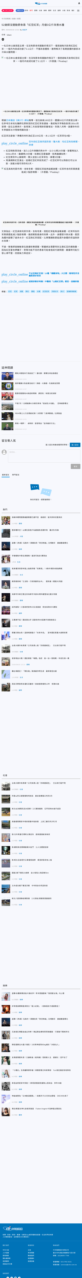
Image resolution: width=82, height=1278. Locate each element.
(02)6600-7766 (63, 1255)
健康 (73, 10)
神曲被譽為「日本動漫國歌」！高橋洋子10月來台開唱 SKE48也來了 (6, 1099)
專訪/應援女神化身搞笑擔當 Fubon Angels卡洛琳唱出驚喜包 (6, 1112)
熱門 (31, 10)
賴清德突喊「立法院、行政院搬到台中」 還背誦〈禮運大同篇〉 (6, 584)
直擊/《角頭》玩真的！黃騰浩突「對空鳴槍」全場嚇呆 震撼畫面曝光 (6, 546)
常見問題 (31, 1253)
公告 (29, 1250)
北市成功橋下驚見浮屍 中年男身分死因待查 (6, 889)
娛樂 (45, 10)
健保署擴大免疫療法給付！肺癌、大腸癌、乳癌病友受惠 (7, 386)
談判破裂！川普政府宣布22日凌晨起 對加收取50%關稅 (6, 610)
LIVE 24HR (8, 10)
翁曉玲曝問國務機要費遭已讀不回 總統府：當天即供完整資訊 (6, 520)
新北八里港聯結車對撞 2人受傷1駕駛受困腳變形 (6, 901)
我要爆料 (31, 1258)
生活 (54, 10)
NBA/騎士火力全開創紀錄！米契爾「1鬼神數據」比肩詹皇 (7, 416)
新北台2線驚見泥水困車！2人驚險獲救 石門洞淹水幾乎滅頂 (6, 812)
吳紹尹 (24, 30)
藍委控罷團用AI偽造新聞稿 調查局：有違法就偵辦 (7, 396)
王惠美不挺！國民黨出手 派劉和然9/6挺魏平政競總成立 (6, 623)
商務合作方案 (7, 1264)
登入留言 (75, 445)
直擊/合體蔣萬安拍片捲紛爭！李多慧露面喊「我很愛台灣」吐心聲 (6, 996)
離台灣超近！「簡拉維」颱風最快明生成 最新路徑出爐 (6, 674)
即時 (26, 10)
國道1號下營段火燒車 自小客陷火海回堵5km (6, 876)
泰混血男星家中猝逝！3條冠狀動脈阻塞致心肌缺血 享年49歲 (6, 1086)
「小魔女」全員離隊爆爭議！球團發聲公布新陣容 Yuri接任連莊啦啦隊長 (6, 1073)
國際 (59, 10)
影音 (68, 10)
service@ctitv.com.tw (69, 1265)
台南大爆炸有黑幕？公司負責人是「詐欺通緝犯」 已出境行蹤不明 (6, 648)
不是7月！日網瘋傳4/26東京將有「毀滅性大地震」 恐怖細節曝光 (7, 406)
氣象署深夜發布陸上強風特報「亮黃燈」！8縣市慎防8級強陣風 (6, 571)
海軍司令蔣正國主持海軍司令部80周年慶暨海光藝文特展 (6, 597)
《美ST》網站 (17, 120)
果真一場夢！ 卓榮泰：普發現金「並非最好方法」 (7, 426)
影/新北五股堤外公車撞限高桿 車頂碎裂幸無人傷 (6, 863)
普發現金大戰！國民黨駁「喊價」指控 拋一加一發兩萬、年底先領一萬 (6, 661)
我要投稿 (31, 1261)
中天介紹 (6, 1250)
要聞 (35, 10)
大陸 (63, 10)
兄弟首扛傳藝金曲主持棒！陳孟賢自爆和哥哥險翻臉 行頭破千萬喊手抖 (6, 1035)
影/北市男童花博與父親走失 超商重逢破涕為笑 (6, 837)
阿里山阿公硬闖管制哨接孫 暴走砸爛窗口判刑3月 (6, 799)
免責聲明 (6, 1261)
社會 (40, 10)
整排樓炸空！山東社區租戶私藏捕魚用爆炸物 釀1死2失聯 (6, 533)
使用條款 (6, 1255)
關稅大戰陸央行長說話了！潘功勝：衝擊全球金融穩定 (7, 376)
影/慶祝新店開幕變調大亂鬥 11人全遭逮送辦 (6, 850)
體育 (49, 10)
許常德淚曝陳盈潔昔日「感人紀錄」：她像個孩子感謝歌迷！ (6, 1009)
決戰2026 (20, 10)
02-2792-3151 (66, 1262)
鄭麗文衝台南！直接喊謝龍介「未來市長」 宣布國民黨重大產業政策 (6, 636)
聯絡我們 (31, 1255)
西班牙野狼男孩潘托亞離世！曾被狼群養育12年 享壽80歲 (6, 687)
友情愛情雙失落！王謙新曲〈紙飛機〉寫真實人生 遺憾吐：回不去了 (6, 1060)
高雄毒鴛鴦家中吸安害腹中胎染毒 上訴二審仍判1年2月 (6, 824)
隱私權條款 (7, 1258)
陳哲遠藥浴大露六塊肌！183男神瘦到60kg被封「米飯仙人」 (6, 1048)
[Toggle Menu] (78, 10)
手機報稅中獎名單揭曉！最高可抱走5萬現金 (6, 559)
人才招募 (6, 1253)
